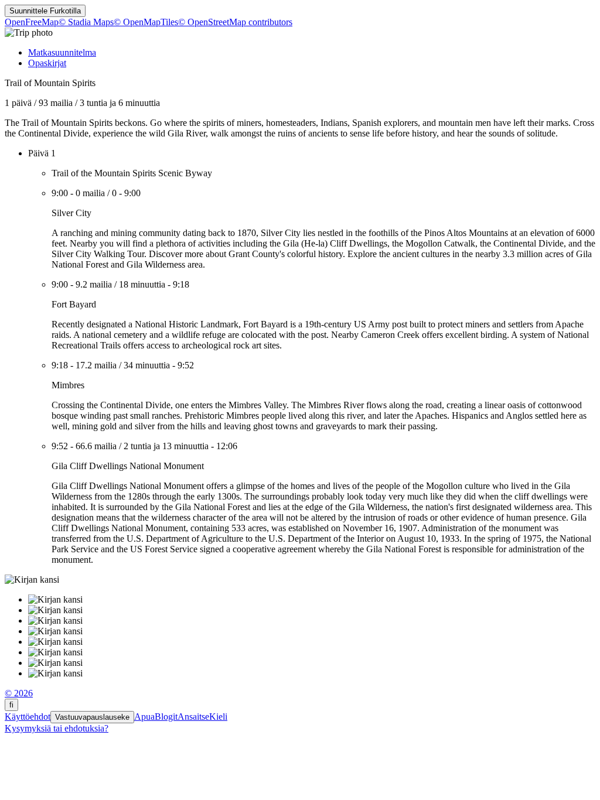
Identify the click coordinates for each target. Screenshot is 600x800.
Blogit (166, 717)
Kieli (218, 717)
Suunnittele (45, 10)
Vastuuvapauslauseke (92, 717)
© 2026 (19, 693)
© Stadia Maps (86, 22)
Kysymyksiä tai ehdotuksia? (56, 728)
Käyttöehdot (27, 717)
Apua (144, 717)
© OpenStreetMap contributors (235, 22)
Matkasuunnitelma (62, 52)
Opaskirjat (47, 63)
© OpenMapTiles (146, 22)
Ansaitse (193, 717)
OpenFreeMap (32, 22)
